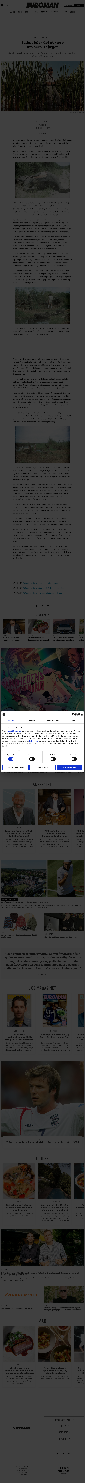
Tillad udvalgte (42, 767)
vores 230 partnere (14, 731)
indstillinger (34, 741)
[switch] (32, 759)
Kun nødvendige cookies (15, 767)
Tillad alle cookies (69, 767)
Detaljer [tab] (32, 720)
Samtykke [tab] (11, 720)
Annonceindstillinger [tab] (53, 720)
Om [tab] (73, 720)
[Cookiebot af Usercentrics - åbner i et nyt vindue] (73, 714)
